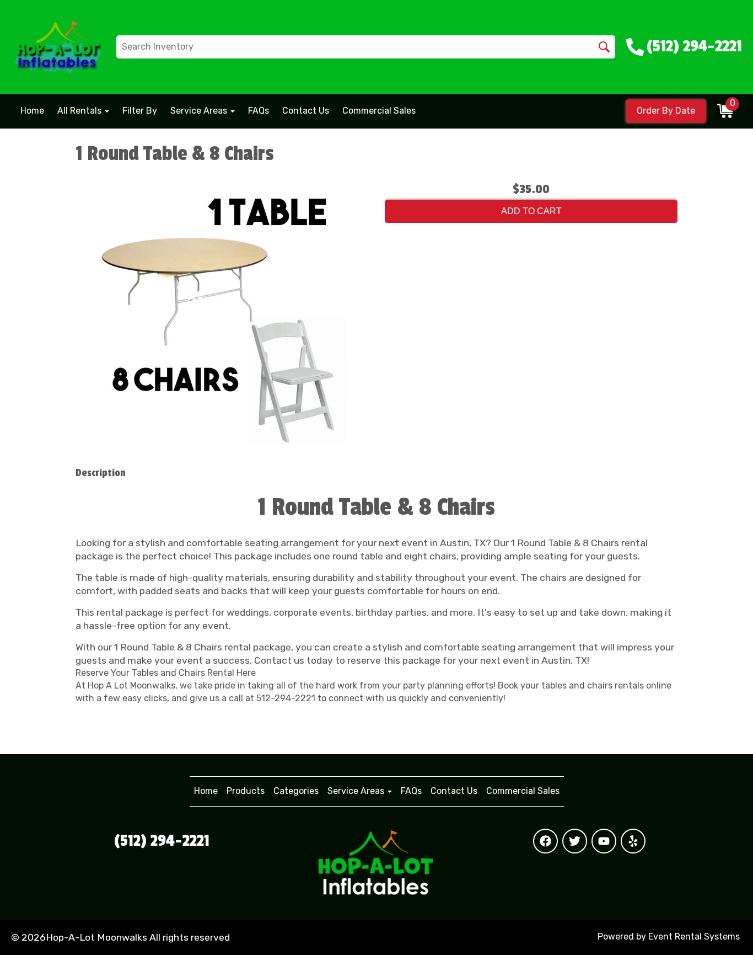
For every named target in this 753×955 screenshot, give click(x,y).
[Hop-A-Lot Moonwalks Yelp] (633, 841)
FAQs (258, 110)
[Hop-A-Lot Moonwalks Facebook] (545, 841)
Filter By (139, 110)
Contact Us (305, 110)
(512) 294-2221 (161, 841)
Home (32, 110)
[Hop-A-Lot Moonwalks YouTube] (603, 841)
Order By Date (666, 110)
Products (246, 791)
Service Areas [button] (199, 110)
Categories (296, 791)
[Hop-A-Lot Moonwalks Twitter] (574, 841)
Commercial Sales (379, 110)
